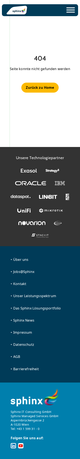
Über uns (20, 259)
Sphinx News (23, 320)
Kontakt (19, 283)
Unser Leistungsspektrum (34, 296)
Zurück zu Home (40, 87)
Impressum (22, 332)
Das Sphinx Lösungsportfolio (37, 308)
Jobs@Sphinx (23, 271)
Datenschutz (23, 344)
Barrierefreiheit (26, 369)
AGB (16, 356)
